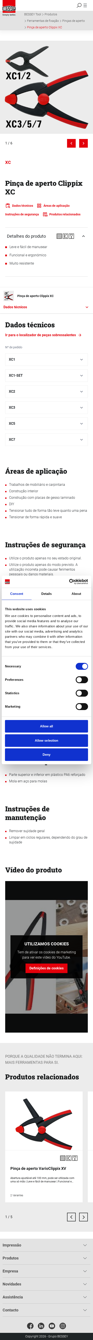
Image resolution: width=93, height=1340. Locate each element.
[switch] (82, 679)
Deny (46, 754)
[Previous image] (71, 143)
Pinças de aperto (73, 21)
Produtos (51, 14)
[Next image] (83, 143)
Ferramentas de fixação (43, 21)
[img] (46, 87)
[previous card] (71, 1217)
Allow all (46, 726)
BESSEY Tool (32, 14)
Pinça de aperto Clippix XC (44, 27)
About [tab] (76, 594)
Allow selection (46, 740)
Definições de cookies (46, 968)
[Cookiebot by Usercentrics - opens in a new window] (69, 581)
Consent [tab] (16, 594)
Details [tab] (46, 594)
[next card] (83, 1217)
